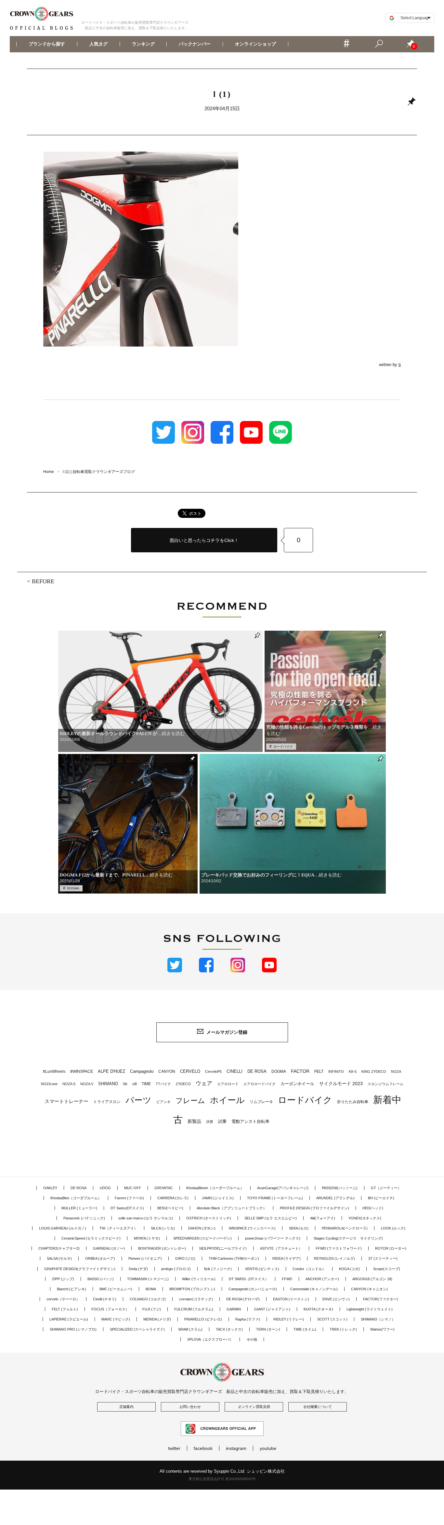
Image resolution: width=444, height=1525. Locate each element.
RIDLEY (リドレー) (288, 1319)
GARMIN (234, 1309)
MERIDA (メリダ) (157, 1319)
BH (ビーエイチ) (381, 1198)
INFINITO (336, 1071)
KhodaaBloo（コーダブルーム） (75, 1198)
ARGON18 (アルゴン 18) (372, 1279)
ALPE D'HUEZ (111, 1071)
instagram (236, 1448)
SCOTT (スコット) (332, 1319)
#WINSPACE (81, 1071)
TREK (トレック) (343, 1329)
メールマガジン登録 (226, 1032)
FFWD (287, 1279)
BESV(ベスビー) (170, 1208)
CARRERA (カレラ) (173, 1198)
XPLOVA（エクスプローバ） (210, 1339)
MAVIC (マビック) (115, 1319)
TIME (146, 1084)
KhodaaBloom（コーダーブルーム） (215, 1188)
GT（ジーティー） (386, 1188)
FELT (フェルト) (65, 1309)
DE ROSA (257, 1071)
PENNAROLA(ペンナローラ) (345, 1228)
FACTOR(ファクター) (380, 1299)
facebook (203, 1448)
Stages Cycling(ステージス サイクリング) (348, 1238)
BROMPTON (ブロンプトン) (192, 1289)
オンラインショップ (255, 44)
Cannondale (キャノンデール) (314, 1289)
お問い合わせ (190, 1407)
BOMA (151, 1289)
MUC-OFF (132, 1188)
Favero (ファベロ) (129, 1198)
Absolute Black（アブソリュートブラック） (232, 1208)
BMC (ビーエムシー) (115, 1289)
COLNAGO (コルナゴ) (148, 1299)
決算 (209, 1122)
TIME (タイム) (305, 1329)
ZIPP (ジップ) (63, 1279)
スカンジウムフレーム (385, 1084)
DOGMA (73, 888)
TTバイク (163, 1084)
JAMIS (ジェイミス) (218, 1198)
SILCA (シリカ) (163, 1228)
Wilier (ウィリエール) (198, 1279)
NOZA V (86, 1084)
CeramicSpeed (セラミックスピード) (91, 1238)
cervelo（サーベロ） (63, 1299)
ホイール (227, 1100)
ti (399, 364)
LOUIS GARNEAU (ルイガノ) (62, 1228)
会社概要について (317, 1407)
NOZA (396, 1071)
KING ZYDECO (373, 1071)
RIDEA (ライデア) (286, 1258)
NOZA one (49, 1084)
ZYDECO (183, 1084)
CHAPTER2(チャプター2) (59, 1248)
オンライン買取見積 (254, 1407)
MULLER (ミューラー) (79, 1208)
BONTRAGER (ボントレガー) (162, 1248)
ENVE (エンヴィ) (336, 1299)
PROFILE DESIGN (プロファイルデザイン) (314, 1208)
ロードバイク (283, 746)
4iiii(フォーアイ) (322, 1218)
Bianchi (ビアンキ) (71, 1289)
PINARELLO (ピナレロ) (203, 1319)
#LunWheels (54, 1071)
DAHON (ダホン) (201, 1228)
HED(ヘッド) (372, 1208)
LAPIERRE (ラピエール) (68, 1319)
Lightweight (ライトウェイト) (369, 1309)
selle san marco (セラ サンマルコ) (145, 1218)
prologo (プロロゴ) (176, 1269)
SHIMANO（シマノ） (378, 1319)
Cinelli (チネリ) (104, 1299)
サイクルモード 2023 (341, 1083)
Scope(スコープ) (386, 1269)
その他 (251, 1339)
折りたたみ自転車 (352, 1101)
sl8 (134, 1084)
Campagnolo (141, 1071)
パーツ (138, 1100)
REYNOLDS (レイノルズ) (334, 1258)
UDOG (105, 1188)
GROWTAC (163, 1188)
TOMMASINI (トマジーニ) (148, 1279)
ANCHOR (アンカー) (322, 1279)
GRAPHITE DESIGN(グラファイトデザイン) (79, 1269)
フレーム (190, 1101)
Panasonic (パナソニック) (84, 1218)
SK (125, 1084)
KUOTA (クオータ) (318, 1309)
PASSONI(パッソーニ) (340, 1188)
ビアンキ (163, 1102)
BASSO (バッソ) (100, 1279)
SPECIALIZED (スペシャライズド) (137, 1329)
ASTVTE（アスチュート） (281, 1248)
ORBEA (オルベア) (100, 1258)
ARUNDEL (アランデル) (335, 1198)
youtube (268, 1448)
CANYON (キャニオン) (369, 1289)
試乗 (222, 1121)
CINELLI (234, 1071)
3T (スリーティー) (383, 1258)
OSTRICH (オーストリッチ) (208, 1218)
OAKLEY (50, 1188)
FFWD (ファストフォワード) (339, 1248)
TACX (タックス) (229, 1329)
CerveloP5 (213, 1071)
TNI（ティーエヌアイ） (118, 1228)
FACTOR (300, 1071)
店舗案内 (126, 1407)
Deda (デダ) (138, 1269)
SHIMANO (108, 1083)
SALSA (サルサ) (59, 1258)
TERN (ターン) (268, 1329)
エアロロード (228, 1084)
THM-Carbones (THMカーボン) (234, 1258)
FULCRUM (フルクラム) (193, 1309)
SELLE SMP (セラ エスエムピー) (270, 1218)
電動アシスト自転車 (250, 1121)
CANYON (166, 1071)
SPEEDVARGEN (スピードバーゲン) (202, 1238)
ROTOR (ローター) (390, 1248)
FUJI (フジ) (151, 1309)
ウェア (204, 1083)
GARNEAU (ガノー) (109, 1248)
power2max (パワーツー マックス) (272, 1238)
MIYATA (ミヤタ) (147, 1238)
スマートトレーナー (66, 1101)
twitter (174, 1448)
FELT (318, 1071)
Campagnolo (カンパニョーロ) (253, 1289)
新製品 (194, 1121)
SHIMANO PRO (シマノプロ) (73, 1329)
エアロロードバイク (259, 1084)
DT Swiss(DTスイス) (127, 1208)
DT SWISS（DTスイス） (248, 1279)
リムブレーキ (261, 1101)
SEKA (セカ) (298, 1228)
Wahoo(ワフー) (382, 1329)
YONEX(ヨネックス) (364, 1218)
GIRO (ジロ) (185, 1258)
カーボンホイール (297, 1083)
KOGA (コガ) (349, 1269)
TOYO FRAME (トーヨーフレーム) (275, 1198)
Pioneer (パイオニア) (145, 1258)
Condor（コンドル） (309, 1269)
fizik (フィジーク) (218, 1269)
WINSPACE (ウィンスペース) (252, 1228)
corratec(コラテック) (196, 1299)
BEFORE (43, 581)
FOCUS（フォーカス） (110, 1309)
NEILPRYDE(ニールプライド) (223, 1248)
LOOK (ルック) (393, 1228)
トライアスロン (107, 1101)
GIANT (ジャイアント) (272, 1309)
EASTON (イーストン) (291, 1299)
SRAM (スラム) (190, 1329)
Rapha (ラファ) (247, 1319)
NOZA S (68, 1084)
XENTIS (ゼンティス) (262, 1269)
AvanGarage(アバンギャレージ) (282, 1188)
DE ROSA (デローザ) (243, 1299)
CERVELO (190, 1071)
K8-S (353, 1071)
